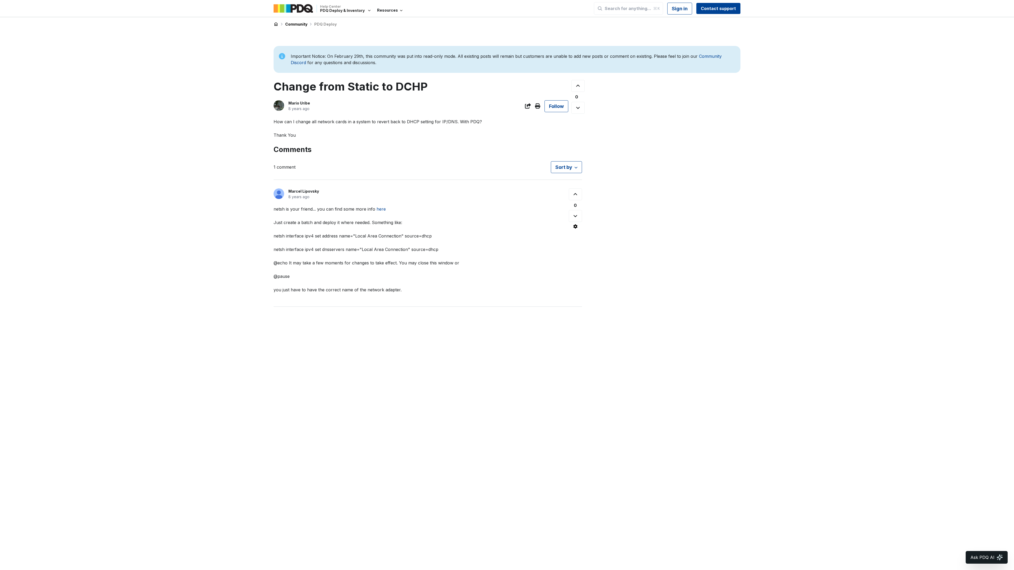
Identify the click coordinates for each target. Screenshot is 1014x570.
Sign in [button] (680, 8)
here (381, 209)
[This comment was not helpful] (575, 216)
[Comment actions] (575, 226)
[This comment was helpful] (575, 194)
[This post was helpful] (578, 86)
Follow (556, 106)
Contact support (718, 8)
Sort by (563, 167)
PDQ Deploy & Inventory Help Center (276, 24)
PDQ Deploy (325, 24)
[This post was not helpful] (578, 108)
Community (296, 24)
